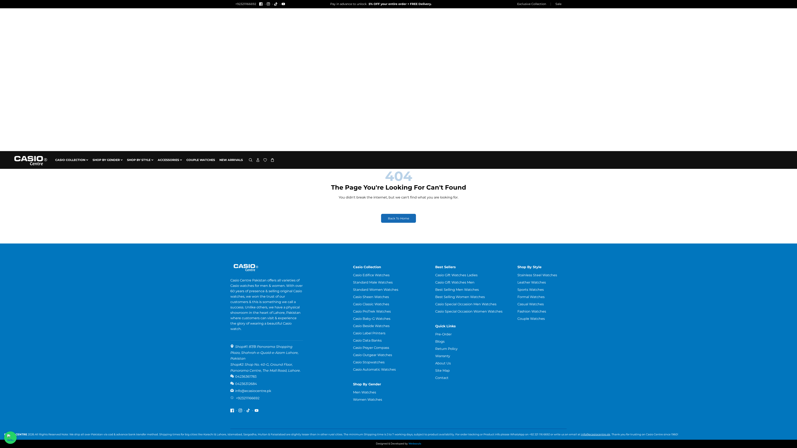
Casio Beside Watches (371, 326)
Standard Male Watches (373, 282)
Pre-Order (443, 334)
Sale (558, 4)
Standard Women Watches (375, 290)
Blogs (440, 341)
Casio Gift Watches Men (454, 282)
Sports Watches (530, 290)
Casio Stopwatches (369, 362)
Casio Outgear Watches (372, 355)
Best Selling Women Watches (460, 297)
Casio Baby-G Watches (371, 319)
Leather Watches (531, 282)
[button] (250, 160)
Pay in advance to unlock (381, 4)
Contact (442, 378)
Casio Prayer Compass (371, 348)
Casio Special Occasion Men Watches (465, 304)
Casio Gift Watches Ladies (456, 275)
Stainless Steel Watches (537, 275)
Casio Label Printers (369, 333)
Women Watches (367, 400)
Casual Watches (530, 304)
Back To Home (398, 218)
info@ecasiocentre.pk (595, 434)
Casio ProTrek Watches (372, 311)
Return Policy (446, 349)
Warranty (442, 356)
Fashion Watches (531, 311)
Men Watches (364, 392)
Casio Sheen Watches (371, 297)
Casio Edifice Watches (371, 275)
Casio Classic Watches (371, 304)
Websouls (414, 443)
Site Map (442, 371)
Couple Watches (531, 319)
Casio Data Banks (367, 340)
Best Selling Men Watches (457, 290)
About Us (443, 363)
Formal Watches (531, 297)
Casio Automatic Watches (374, 369)
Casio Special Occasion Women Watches (468, 311)
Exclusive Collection (531, 4)
